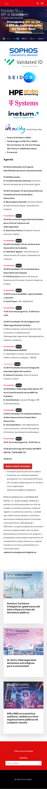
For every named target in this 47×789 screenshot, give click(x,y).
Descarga (18, 216)
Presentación (8, 364)
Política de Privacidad (23, 751)
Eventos (23, 14)
